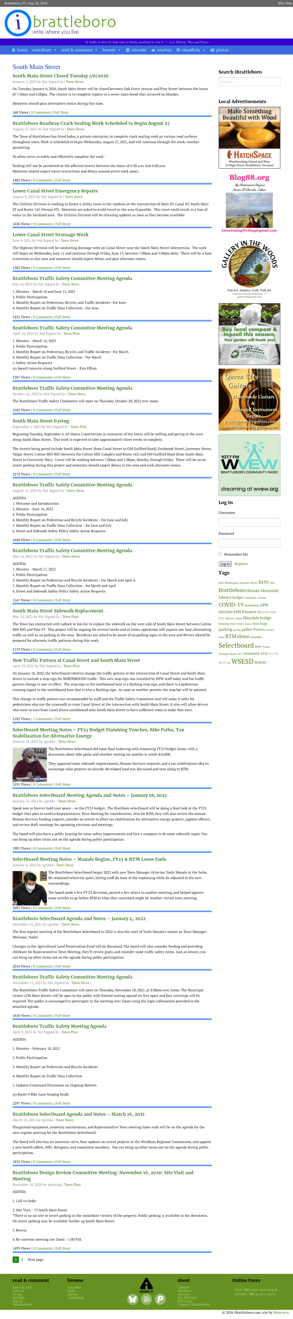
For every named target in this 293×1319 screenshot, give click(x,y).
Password (226, 533)
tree (258, 646)
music (248, 623)
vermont (252, 653)
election (226, 611)
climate (261, 597)
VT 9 (271, 653)
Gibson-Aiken (233, 618)
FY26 (273, 612)
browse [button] (109, 49)
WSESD (242, 661)
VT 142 (226, 662)
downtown (251, 605)
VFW (264, 654)
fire (260, 612)
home (22, 49)
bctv (264, 582)
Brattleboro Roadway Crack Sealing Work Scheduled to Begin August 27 (91, 123)
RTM (230, 636)
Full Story (61, 112)
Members (184, 1290)
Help (289, 3)
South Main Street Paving (41, 421)
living (17, 1294)
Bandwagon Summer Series (241, 582)
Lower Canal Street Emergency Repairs (55, 191)
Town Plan (71, 333)
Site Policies (187, 1297)
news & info (22, 1287)
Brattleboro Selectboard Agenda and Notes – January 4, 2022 (79, 918)
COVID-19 (231, 604)
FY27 (221, 618)
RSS (280, 3)
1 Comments (43, 719)
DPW (264, 605)
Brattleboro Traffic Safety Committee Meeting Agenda (72, 278)
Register (241, 564)
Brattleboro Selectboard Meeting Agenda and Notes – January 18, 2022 (90, 795)
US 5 (240, 653)
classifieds (191, 49)
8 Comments (43, 784)
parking (225, 629)
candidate (250, 597)
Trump (266, 646)
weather (164, 49)
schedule (256, 637)
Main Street (237, 623)
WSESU (261, 662)
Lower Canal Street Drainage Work (50, 235)
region (18, 1301)
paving (237, 629)
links (71, 1290)
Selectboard (236, 645)
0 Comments (41, 112)
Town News (75, 82)
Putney (259, 629)
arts (221, 583)
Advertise (185, 1301)
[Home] (61, 23)
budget (238, 597)
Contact (183, 1287)
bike (272, 582)
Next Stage (259, 624)
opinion (18, 1297)
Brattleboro (232, 590)
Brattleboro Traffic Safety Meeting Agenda (59, 1026)
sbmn (243, 636)
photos (222, 49)
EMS (237, 611)
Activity (183, 1294)
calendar (139, 49)
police (247, 629)
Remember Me (235, 554)
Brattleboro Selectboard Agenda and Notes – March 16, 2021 (79, 1114)
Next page (35, 1259)
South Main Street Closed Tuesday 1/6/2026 (61, 76)
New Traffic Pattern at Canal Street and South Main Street (76, 660)
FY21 (266, 612)
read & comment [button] (76, 49)
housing (224, 624)
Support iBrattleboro (193, 1304)
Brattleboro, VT (15, 3)
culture (18, 1290)
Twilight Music (228, 654)
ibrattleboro (22, 1304)
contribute (41, 49)
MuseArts (281, 1312)
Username (227, 512)
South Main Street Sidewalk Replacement (58, 611)
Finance (249, 611)
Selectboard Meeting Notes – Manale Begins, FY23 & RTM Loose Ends (89, 859)
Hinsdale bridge (257, 617)
